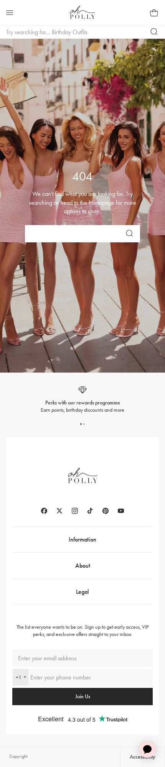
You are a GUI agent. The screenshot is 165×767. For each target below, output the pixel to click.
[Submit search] (154, 31)
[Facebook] (44, 511)
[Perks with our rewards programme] (82, 399)
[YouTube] (121, 511)
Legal (82, 591)
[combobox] (20, 677)
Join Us (82, 696)
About (82, 565)
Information (82, 539)
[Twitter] (59, 511)
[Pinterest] (105, 511)
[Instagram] (75, 511)
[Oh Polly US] (82, 12)
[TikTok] (90, 511)
